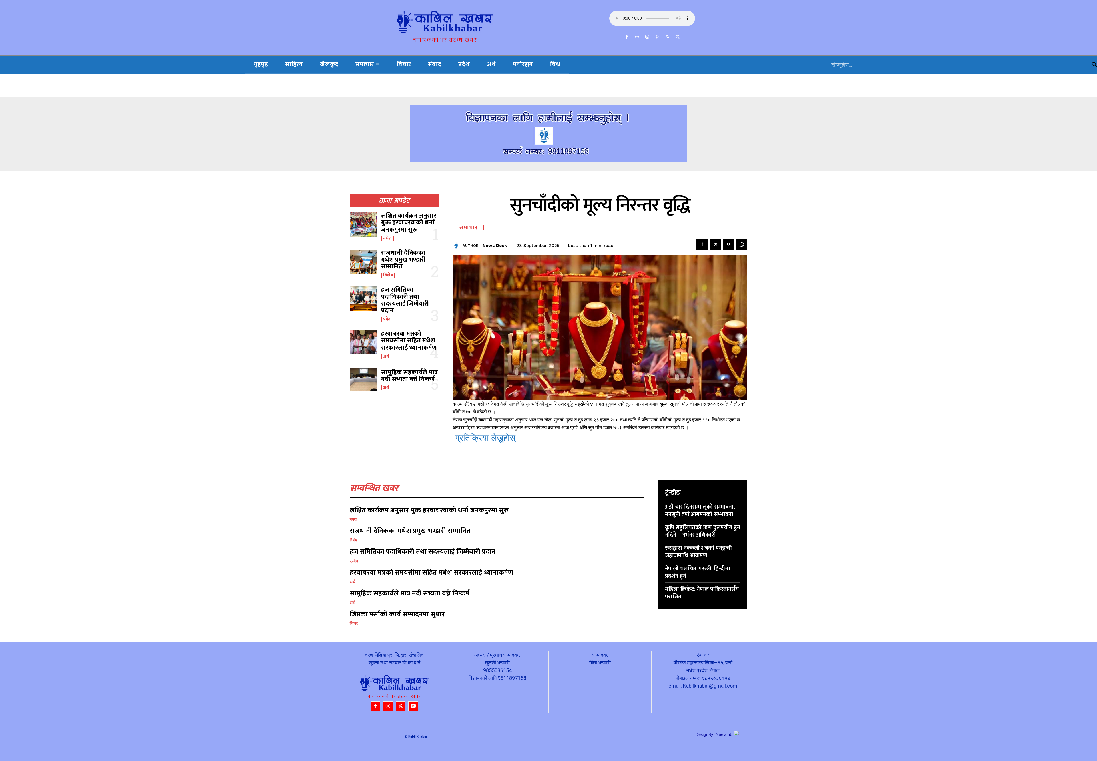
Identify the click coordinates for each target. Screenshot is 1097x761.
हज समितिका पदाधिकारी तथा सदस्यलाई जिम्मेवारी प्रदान (405, 300)
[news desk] (458, 245)
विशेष (388, 275)
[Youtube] (413, 706)
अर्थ (386, 356)
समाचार (468, 227)
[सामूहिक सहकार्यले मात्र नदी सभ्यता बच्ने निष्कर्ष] (363, 379)
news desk (495, 245)
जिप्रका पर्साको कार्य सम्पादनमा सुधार (397, 614)
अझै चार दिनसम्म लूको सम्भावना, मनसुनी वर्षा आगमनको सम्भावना (700, 510)
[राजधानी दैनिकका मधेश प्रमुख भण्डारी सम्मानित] (363, 262)
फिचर (354, 623)
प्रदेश (387, 319)
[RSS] (667, 37)
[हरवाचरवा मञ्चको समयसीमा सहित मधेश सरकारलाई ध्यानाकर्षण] (363, 342)
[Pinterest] (657, 37)
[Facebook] (627, 37)
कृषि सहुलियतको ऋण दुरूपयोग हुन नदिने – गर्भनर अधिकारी (702, 531)
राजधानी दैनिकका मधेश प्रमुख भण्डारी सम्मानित (403, 260)
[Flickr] (637, 37)
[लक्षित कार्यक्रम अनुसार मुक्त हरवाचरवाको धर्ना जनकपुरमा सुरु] (363, 224)
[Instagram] (647, 37)
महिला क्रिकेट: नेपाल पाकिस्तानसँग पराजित (702, 592)
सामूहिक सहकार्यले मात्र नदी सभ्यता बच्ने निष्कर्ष (409, 375)
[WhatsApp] (741, 244)
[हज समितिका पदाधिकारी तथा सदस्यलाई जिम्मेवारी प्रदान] (363, 298)
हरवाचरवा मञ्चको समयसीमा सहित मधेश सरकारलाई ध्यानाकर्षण (409, 340)
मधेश (387, 238)
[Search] (1094, 65)
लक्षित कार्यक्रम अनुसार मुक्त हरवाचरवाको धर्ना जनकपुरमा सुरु (409, 222)
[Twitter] (677, 37)
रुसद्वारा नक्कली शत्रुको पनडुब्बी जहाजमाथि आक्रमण (698, 551)
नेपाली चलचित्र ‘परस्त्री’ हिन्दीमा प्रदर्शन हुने (697, 572)
